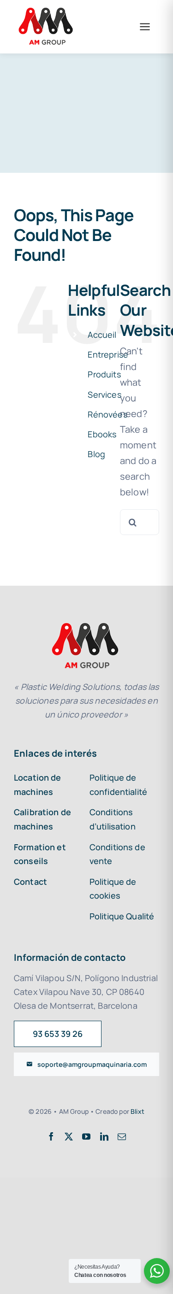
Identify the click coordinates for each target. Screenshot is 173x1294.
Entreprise (108, 354)
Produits (104, 374)
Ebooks (102, 434)
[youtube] (86, 1136)
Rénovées (107, 414)
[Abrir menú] (145, 26)
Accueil (102, 334)
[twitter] (69, 1136)
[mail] (122, 1136)
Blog (96, 453)
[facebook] (51, 1136)
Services (104, 394)
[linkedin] (104, 1136)
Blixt (137, 1111)
